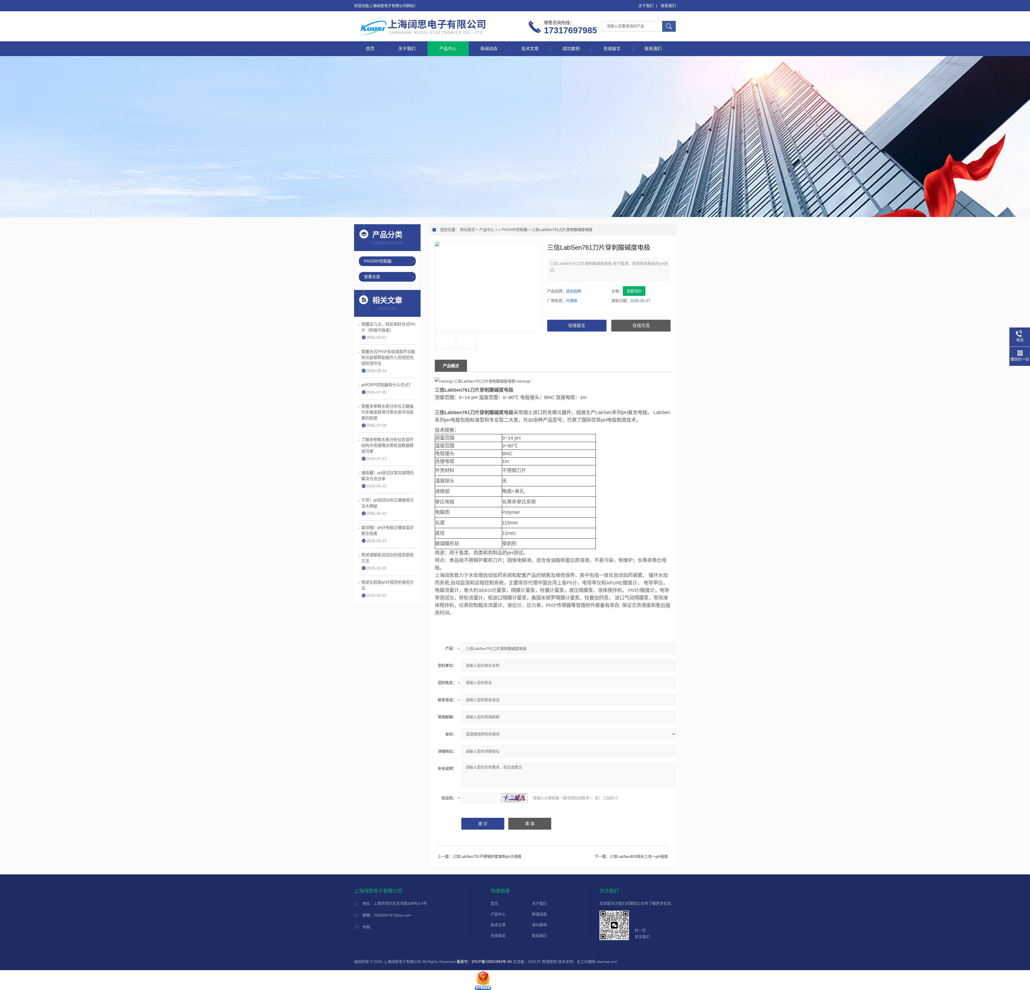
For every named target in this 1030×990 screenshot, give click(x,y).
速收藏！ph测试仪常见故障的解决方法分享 (387, 475)
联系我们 (668, 5)
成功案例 (571, 48)
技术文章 (530, 48)
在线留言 (612, 48)
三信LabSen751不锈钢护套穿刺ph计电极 (487, 856)
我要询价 (634, 291)
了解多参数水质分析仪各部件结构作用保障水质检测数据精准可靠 (387, 445)
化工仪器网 (586, 961)
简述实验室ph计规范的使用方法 (387, 585)
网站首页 (467, 229)
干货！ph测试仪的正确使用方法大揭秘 (387, 503)
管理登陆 (549, 961)
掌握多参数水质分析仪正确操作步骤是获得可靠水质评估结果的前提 (387, 412)
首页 (370, 48)
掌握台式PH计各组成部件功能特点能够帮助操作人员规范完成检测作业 (388, 357)
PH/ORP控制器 (514, 229)
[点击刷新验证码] (514, 798)
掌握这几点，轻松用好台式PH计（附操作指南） (388, 327)
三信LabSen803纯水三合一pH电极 (639, 856)
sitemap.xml (607, 961)
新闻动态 (489, 48)
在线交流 (641, 325)
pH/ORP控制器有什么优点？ (387, 384)
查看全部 (372, 276)
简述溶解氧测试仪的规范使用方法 (387, 558)
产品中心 (448, 48)
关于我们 (645, 5)
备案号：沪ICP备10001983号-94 (484, 961)
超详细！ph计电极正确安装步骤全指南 (387, 530)
